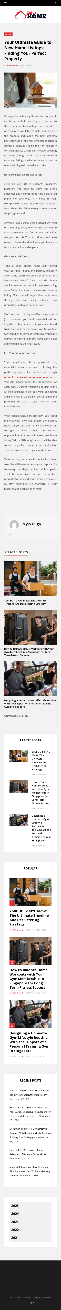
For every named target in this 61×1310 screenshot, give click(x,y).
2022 (15, 1229)
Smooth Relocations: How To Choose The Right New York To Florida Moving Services (29, 1171)
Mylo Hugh (13, 65)
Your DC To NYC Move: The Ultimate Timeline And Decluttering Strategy (25, 602)
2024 (15, 1213)
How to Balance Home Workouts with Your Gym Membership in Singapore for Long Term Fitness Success (29, 652)
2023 (15, 1221)
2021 (15, 1237)
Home (8, 34)
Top (31, 1303)
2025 (15, 1205)
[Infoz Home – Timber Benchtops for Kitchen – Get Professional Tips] (30, 14)
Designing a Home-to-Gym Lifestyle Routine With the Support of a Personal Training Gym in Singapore (30, 703)
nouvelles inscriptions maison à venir (28, 376)
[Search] (56, 3)
